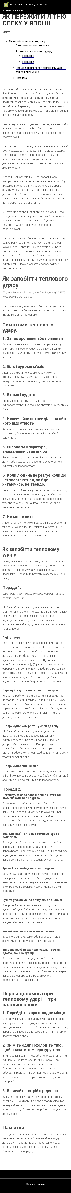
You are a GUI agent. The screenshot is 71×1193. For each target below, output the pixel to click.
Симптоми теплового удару (33, 45)
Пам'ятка (21, 78)
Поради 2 (28, 61)
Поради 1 (28, 55)
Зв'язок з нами (35, 1184)
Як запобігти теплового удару (27, 41)
